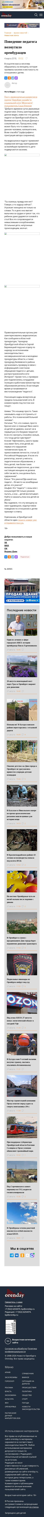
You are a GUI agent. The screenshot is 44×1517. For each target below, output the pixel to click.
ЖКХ (6, 1403)
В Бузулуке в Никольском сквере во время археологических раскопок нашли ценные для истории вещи (21, 815)
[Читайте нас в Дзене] (27, 1255)
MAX (6, 545)
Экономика (10, 1395)
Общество (27, 1395)
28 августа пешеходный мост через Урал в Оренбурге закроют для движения (21, 684)
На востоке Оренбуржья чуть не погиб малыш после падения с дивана (21, 899)
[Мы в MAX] (32, 1255)
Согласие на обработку (16, 1348)
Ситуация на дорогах (28, 1382)
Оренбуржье (10, 1406)
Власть (8, 1391)
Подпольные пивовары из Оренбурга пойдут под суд (18, 980)
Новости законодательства (29, 1407)
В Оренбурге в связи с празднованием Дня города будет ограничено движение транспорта (22, 940)
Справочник (28, 1373)
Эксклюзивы (11, 1377)
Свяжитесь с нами (13, 1302)
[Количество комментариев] (25, 650)
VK (5, 542)
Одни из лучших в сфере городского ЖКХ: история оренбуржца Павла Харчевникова (22, 642)
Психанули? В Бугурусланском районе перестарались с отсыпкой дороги (22, 727)
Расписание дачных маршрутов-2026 (12, 1415)
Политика (27, 1391)
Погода (25, 1403)
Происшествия (29, 1387)
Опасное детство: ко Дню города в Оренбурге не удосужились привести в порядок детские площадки (22, 770)
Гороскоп (9, 1381)
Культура (9, 1399)
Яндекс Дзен (10, 551)
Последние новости (21, 610)
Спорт (25, 1399)
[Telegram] (12, 78)
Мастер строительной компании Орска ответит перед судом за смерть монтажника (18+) (21, 1103)
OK (5, 548)
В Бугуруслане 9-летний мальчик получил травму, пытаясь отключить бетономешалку (21, 1062)
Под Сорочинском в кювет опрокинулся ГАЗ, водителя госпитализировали (19, 1189)
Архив (7, 1372)
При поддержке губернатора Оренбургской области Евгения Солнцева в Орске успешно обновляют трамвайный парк (21, 1146)
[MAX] (16, 78)
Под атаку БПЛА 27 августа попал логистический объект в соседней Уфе (20, 1020)
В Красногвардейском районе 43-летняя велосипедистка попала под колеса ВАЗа (21, 857)
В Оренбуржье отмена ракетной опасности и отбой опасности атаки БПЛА (21, 1230)
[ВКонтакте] (5, 78)
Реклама (9, 1387)
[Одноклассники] (9, 78)
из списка (33, 1507)
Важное (25, 1377)
